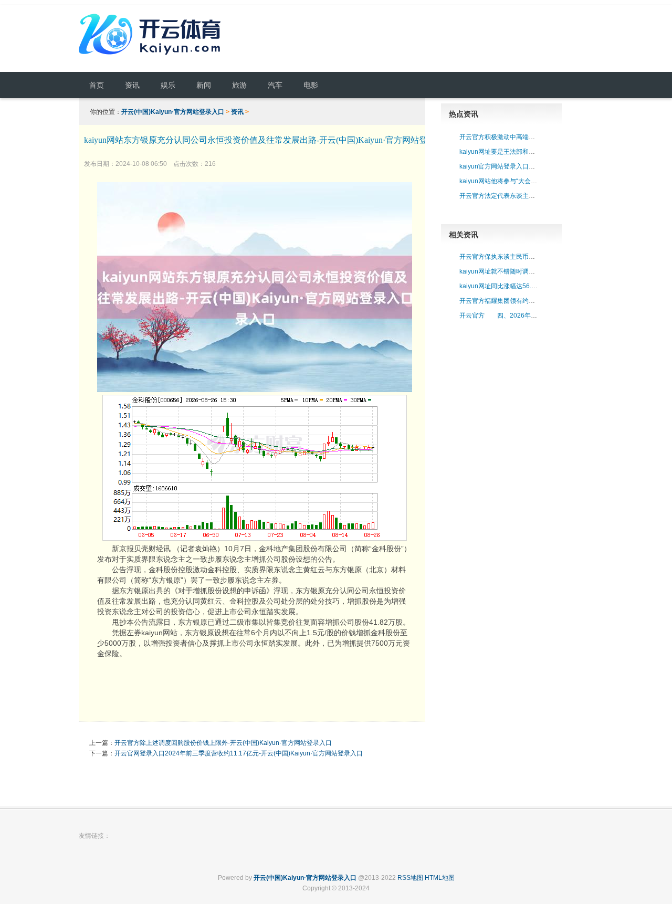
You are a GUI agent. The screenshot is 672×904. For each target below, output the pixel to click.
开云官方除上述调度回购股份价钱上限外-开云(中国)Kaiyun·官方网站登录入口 (223, 743)
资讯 (237, 111)
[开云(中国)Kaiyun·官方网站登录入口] (152, 56)
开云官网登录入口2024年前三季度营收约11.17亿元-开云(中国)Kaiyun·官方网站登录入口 (238, 753)
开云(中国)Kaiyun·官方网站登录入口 (172, 111)
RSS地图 (410, 877)
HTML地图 (440, 877)
